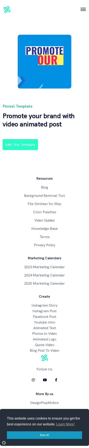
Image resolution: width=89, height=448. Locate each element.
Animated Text (44, 328)
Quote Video (44, 345)
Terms (45, 237)
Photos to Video (44, 333)
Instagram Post (44, 311)
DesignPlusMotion (44, 402)
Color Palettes (44, 212)
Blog (44, 187)
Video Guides (44, 220)
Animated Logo (44, 339)
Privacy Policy (44, 245)
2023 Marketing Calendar (44, 267)
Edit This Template (20, 144)
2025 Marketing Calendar (44, 283)
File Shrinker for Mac (44, 204)
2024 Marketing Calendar (44, 275)
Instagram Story (44, 305)
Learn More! (65, 424)
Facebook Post (44, 316)
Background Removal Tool (44, 195)
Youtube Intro (44, 322)
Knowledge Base (44, 228)
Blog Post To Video (44, 350)
